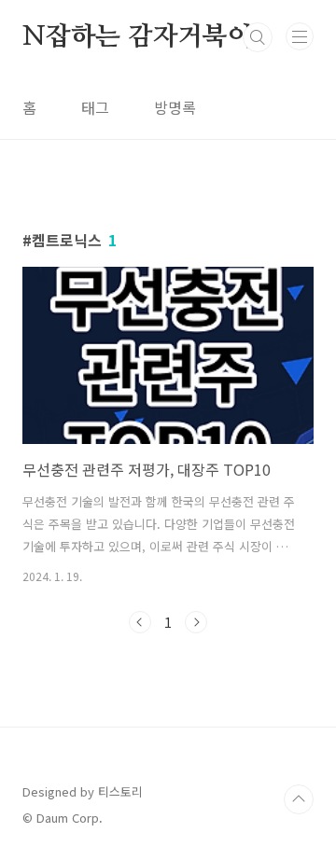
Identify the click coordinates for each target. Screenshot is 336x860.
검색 (258, 37)
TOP (299, 799)
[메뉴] (300, 36)
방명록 (175, 107)
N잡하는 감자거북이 (137, 37)
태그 (95, 107)
